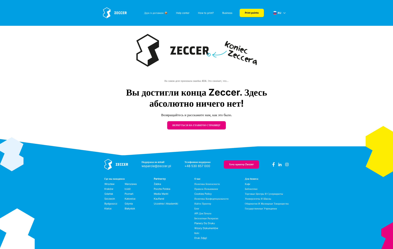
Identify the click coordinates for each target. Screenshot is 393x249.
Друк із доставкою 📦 (155, 12)
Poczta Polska (162, 188)
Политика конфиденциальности (211, 198)
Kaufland (159, 198)
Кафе (247, 183)
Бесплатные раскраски (206, 218)
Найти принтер (202, 203)
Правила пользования (206, 188)
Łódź (128, 188)
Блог (196, 208)
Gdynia (129, 203)
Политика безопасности (207, 183)
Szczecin (109, 198)
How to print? (206, 12)
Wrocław (109, 183)
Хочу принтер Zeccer (241, 164)
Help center (182, 12)
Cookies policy (203, 193)
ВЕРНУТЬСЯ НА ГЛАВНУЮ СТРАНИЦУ (196, 125)
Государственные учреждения (261, 208)
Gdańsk (108, 193)
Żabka (157, 183)
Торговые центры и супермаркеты (264, 193)
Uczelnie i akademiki (166, 203)
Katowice (130, 198)
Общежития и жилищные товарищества (267, 203)
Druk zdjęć (200, 237)
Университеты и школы (258, 198)
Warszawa (131, 183)
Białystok (130, 208)
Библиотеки (251, 188)
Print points (252, 12)
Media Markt (161, 193)
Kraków (108, 188)
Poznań (129, 193)
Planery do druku (204, 223)
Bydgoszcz (110, 203)
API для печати (202, 213)
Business (227, 12)
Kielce (107, 208)
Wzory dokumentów (206, 228)
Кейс (196, 233)
